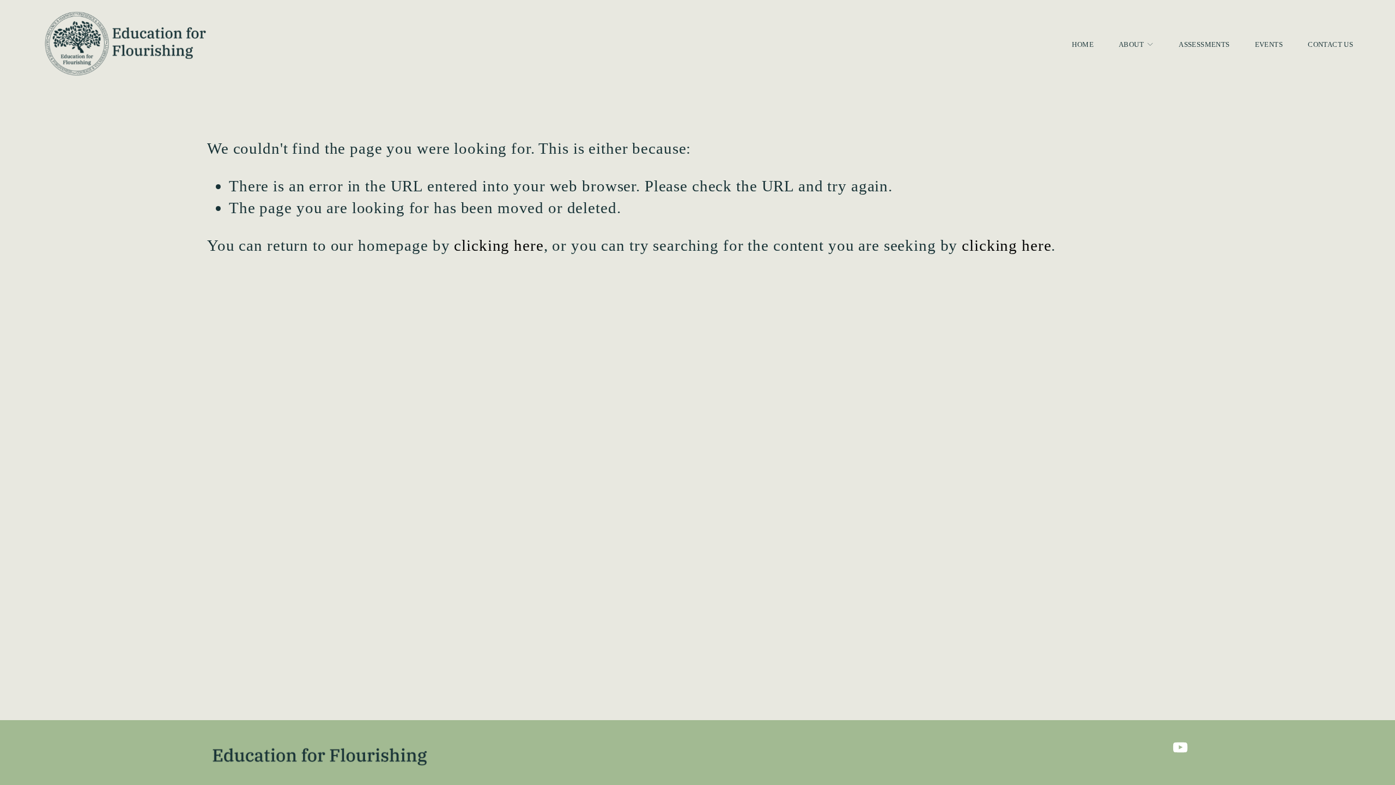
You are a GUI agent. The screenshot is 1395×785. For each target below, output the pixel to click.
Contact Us (1330, 44)
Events (1269, 44)
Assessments (1204, 44)
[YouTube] (1180, 747)
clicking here (498, 245)
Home (1083, 44)
